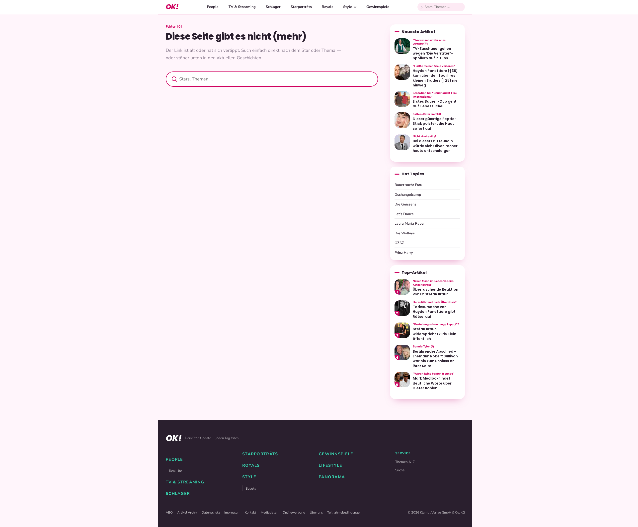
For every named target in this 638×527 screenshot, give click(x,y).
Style (347, 6)
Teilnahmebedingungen (344, 512)
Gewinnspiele (377, 6)
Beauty (250, 488)
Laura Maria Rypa (409, 223)
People (213, 6)
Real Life (175, 470)
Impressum (232, 512)
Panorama (332, 477)
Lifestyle (330, 465)
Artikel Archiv (187, 512)
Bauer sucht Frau (408, 184)
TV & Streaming (242, 6)
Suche (399, 470)
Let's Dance (404, 213)
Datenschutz (211, 512)
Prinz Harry (404, 252)
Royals (327, 6)
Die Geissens (405, 204)
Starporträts (301, 6)
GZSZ (399, 242)
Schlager (273, 6)
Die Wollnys (405, 233)
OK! (172, 7)
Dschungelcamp (408, 194)
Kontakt (250, 512)
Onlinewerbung (294, 512)
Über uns (316, 512)
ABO (169, 512)
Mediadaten (269, 512)
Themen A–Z (405, 462)
